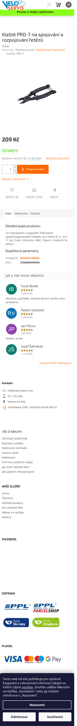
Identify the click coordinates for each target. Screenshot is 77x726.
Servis (5, 493)
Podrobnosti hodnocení (50, 50)
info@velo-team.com (20, 390)
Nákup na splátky (13, 512)
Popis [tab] (8, 213)
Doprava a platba (12, 443)
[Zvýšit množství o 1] (15, 167)
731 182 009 (14, 396)
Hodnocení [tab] (21, 213)
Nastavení (37, 705)
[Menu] (68, 4)
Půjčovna (7, 498)
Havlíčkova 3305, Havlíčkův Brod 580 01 (32, 407)
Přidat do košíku (35, 169)
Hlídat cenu (34, 197)
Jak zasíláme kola (12, 507)
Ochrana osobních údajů (17, 462)
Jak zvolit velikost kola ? (16, 467)
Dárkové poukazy (12, 503)
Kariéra (6, 517)
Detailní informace (13, 179)
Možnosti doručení (57, 158)
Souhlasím (55, 717)
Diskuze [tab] (35, 213)
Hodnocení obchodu (14, 448)
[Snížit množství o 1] (15, 171)
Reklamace (8, 457)
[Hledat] (49, 4)
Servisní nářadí (29, 258)
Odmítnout (19, 717)
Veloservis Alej (16, 401)
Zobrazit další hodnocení (54, 363)
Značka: (15, 53)
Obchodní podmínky (14, 438)
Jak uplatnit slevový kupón (18, 471)
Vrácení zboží (10, 453)
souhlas (27, 687)
